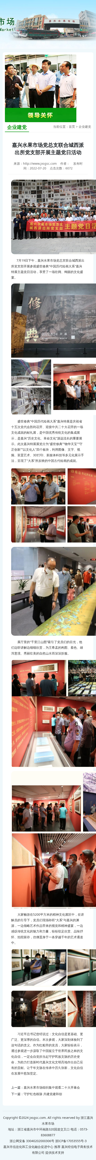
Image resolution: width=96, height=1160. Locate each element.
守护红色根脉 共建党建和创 (43, 1094)
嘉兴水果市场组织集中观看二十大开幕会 (52, 1087)
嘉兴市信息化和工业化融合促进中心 (28, 1147)
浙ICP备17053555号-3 (71, 1141)
